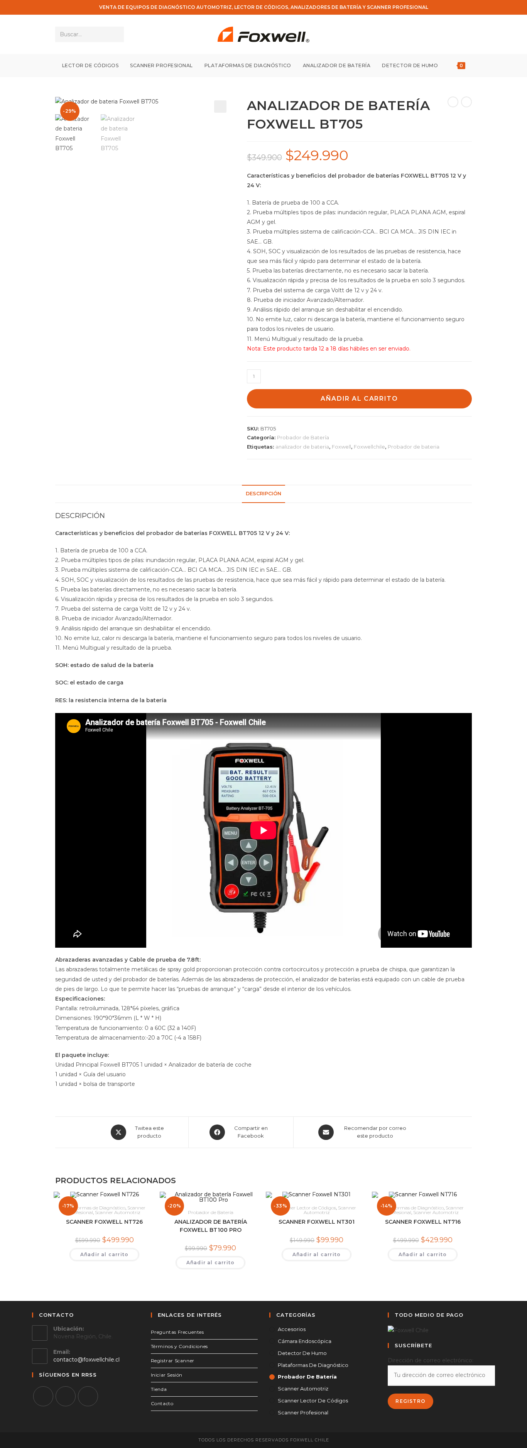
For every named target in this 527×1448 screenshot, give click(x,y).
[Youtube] (88, 1396)
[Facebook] (43, 1396)
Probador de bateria (413, 447)
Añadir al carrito (359, 398)
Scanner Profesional (303, 1412)
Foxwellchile (369, 447)
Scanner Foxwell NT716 (423, 1221)
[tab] (263, 494)
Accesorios (292, 1329)
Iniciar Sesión (166, 1375)
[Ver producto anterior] (453, 102)
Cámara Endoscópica (304, 1341)
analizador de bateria (302, 447)
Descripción (263, 493)
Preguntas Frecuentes (177, 1332)
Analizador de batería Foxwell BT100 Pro (210, 1225)
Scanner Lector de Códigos (306, 1208)
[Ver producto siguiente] (466, 102)
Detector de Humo (302, 1353)
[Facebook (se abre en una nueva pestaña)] (446, 34)
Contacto (162, 1403)
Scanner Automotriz (117, 1212)
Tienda (159, 1389)
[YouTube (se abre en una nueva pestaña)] (466, 34)
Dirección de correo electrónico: (430, 1360)
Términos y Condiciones (179, 1346)
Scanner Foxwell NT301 (317, 1221)
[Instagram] (66, 1396)
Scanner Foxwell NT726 (104, 1221)
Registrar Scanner (172, 1360)
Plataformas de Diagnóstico (94, 1208)
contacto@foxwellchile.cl (86, 1359)
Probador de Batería (303, 437)
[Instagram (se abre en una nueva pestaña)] (456, 34)
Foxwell (341, 447)
